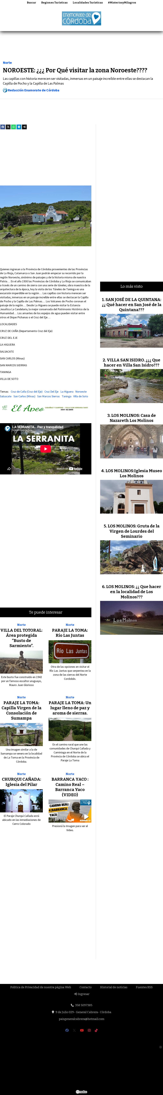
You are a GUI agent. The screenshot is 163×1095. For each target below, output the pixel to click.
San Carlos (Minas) (24, 396)
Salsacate (5, 396)
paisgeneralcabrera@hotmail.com (81, 1019)
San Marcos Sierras (48, 396)
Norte (7, 62)
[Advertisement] (81, 47)
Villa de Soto (80, 396)
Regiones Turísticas (54, 2)
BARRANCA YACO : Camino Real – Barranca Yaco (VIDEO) (70, 787)
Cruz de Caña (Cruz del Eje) (27, 391)
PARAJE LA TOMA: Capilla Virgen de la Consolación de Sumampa (21, 710)
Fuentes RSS (144, 987)
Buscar (31, 2)
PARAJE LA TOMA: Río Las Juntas (70, 633)
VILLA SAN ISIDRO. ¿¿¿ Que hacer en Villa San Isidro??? (132, 363)
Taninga (66, 396)
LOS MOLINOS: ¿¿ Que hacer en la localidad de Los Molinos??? (133, 591)
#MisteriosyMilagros (122, 2)
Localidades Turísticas (88, 2)
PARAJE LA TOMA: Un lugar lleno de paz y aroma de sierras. (70, 708)
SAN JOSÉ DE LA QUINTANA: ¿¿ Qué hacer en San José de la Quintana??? (131, 304)
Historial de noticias (113, 987)
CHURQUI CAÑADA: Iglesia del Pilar (21, 782)
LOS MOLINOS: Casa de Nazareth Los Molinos (133, 418)
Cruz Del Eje (51, 391)
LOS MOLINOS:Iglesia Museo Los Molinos (134, 473)
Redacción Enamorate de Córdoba (33, 90)
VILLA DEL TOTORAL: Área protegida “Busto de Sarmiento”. (21, 638)
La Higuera (66, 391)
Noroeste (81, 391)
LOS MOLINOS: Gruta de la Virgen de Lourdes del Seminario (133, 531)
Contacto (86, 987)
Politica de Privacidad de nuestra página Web (40, 987)
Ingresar (83, 994)
